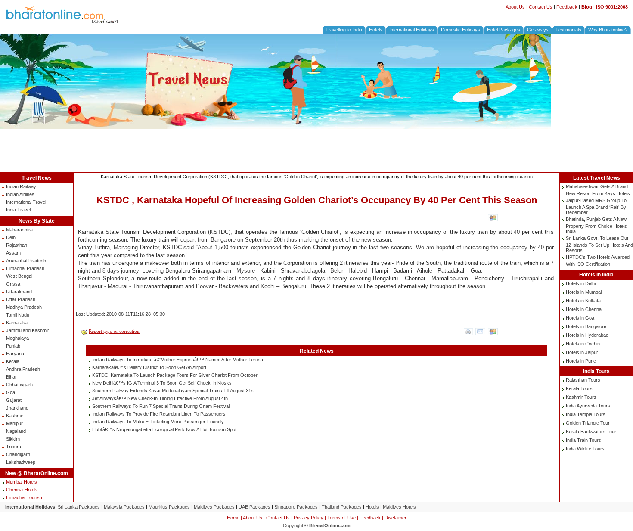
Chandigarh (18, 454)
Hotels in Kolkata (583, 300)
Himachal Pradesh (25, 268)
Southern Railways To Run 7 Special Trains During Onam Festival (161, 406)
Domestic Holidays (460, 29)
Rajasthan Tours (583, 379)
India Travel (18, 209)
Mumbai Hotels (21, 481)
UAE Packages (254, 506)
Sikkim (13, 438)
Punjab (13, 345)
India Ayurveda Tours (588, 405)
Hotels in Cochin (583, 343)
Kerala (12, 361)
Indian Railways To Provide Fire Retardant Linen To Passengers (159, 413)
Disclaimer (395, 517)
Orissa (13, 283)
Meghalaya (17, 338)
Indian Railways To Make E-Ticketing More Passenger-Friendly (158, 421)
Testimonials (568, 29)
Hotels (375, 29)
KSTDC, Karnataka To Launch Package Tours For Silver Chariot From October (175, 375)
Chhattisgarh (19, 384)
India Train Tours (583, 440)
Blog (586, 6)
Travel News (37, 178)
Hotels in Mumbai (584, 292)
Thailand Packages (342, 506)
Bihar (11, 376)
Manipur (14, 423)
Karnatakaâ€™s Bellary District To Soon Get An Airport (149, 367)
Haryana (15, 353)
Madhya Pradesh (24, 307)
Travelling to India (344, 29)
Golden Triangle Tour (588, 422)
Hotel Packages (503, 29)
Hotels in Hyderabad (587, 335)
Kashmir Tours (581, 397)
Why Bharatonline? (607, 29)
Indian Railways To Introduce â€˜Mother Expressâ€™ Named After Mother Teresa (177, 359)
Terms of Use (341, 517)
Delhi (11, 237)
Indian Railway (21, 186)
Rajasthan (16, 245)
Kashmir (14, 415)
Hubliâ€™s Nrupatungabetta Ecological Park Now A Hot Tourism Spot (164, 429)
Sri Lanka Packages (79, 506)
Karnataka (17, 322)
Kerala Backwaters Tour (591, 431)
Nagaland (16, 431)
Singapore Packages (296, 506)
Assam (13, 252)
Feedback (566, 6)
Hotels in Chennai (584, 309)
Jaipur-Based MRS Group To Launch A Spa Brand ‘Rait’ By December (596, 206)
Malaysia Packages (124, 506)
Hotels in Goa (580, 317)
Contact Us (540, 6)
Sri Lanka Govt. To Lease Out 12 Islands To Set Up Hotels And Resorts (599, 244)
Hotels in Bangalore (586, 326)
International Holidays (411, 29)
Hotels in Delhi (581, 283)
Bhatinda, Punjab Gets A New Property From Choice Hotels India (596, 225)
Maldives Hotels (399, 506)
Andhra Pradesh (23, 369)
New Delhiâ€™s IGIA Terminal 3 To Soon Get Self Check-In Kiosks (162, 382)
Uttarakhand (19, 291)
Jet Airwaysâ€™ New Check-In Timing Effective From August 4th (160, 398)
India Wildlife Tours (585, 448)
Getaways (538, 29)
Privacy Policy (308, 517)
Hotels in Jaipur (582, 352)
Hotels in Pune (581, 360)
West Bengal (19, 276)
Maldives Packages (214, 506)
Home (233, 517)
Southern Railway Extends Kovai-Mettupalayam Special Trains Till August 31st (173, 390)
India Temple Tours (585, 414)
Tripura (13, 446)
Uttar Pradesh (20, 299)
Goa (10, 392)
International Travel (26, 202)
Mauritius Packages (169, 506)
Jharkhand (17, 407)
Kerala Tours (579, 388)
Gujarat (14, 400)
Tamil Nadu (17, 314)
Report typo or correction (114, 331)
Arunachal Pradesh (26, 260)
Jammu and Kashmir (27, 330)
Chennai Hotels (22, 489)
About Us (515, 6)
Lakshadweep (20, 462)
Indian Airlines (20, 194)
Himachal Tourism (24, 497)
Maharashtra (19, 229)
